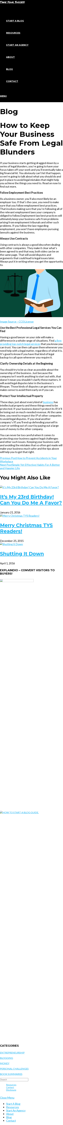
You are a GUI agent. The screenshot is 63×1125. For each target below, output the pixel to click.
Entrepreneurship (12, 1052)
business (48, 402)
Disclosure (11, 1090)
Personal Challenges (14, 1068)
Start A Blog (13, 1103)
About (10, 1114)
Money (4, 1063)
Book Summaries (11, 1074)
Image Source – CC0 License (17, 321)
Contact (10, 1087)
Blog (9, 1117)
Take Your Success (12, 2)
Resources (11, 1084)
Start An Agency (16, 1110)
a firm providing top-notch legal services (30, 342)
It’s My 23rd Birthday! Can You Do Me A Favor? (31, 500)
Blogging (6, 1057)
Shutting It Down (22, 554)
